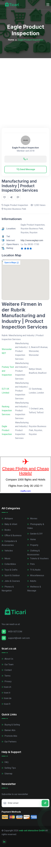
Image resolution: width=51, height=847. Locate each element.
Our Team (8, 664)
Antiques (8, 518)
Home (11, 39)
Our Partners (10, 741)
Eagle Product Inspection (25, 147)
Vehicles (8, 550)
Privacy (8, 681)
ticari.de (7, 698)
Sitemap (8, 773)
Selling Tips (10, 768)
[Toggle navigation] (47, 5)
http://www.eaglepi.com (32, 240)
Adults (33, 581)
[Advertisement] (25, 85)
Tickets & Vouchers (39, 558)
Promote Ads (10, 736)
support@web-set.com (19, 638)
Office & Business (12, 535)
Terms (7, 675)
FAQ (6, 762)
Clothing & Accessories (33, 552)
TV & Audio (35, 569)
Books (7, 530)
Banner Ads (9, 730)
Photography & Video (35, 526)
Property (34, 545)
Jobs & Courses (12, 581)
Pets (32, 564)
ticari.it (7, 692)
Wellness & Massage (34, 588)
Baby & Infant (10, 524)
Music (7, 558)
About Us (8, 659)
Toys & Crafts (10, 569)
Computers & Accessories (9, 543)
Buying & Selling (12, 724)
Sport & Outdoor (12, 575)
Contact (8, 670)
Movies (33, 518)
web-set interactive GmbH (32, 830)
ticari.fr (7, 704)
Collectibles (10, 564)
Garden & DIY (36, 533)
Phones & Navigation (8, 588)
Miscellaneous (37, 575)
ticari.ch (7, 687)
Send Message (27, 169)
